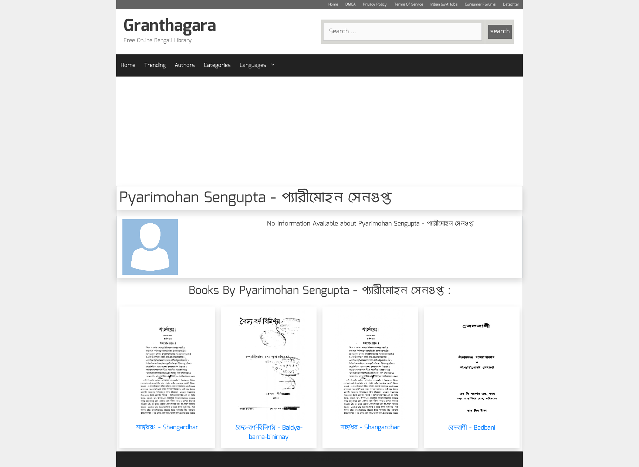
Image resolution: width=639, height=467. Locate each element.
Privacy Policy (375, 4)
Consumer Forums (480, 4)
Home (333, 4)
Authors (185, 65)
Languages (253, 65)
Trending (155, 65)
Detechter (511, 4)
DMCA (350, 4)
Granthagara (170, 26)
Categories (217, 65)
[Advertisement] (319, 131)
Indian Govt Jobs (443, 4)
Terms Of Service (408, 4)
